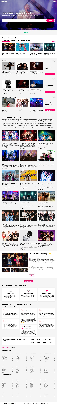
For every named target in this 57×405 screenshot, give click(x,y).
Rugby (17, 381)
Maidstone (17, 386)
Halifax (31, 387)
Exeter (45, 387)
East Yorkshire (32, 361)
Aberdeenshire (46, 372)
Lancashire (17, 372)
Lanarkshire (45, 361)
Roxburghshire (46, 359)
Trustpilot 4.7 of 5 (11, 403)
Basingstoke (17, 375)
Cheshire (17, 369)
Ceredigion (31, 370)
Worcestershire (18, 360)
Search (50, 1)
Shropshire (17, 359)
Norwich (45, 381)
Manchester (17, 361)
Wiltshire (17, 362)
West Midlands (18, 358)
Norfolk (31, 358)
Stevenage (3, 389)
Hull (44, 380)
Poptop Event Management (5, 347)
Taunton (45, 383)
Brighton (17, 385)
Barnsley (31, 380)
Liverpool (17, 371)
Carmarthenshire (32, 368)
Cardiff (31, 359)
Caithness (45, 370)
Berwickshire (45, 369)
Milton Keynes (4, 375)
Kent (2, 371)
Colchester (17, 389)
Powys (31, 357)
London (3, 361)
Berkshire (3, 360)
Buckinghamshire (4, 359)
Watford (3, 382)
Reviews (28, 403)
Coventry (17, 390)
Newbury (3, 385)
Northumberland (46, 357)
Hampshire (3, 368)
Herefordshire (18, 368)
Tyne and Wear (32, 372)
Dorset (31, 360)
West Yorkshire (18, 367)
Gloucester (31, 386)
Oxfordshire (3, 356)
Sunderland (45, 390)
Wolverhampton (18, 380)
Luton (2, 387)
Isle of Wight (17, 370)
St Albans (3, 384)
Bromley (3, 395)
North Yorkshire (32, 356)
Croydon (3, 390)
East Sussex (17, 357)
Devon (31, 367)
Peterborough (18, 396)
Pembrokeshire (32, 371)
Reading (3, 386)
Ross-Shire (45, 368)
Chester (31, 395)
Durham (45, 389)
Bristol (31, 389)
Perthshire (45, 367)
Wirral (45, 375)
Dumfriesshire (46, 358)
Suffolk (3, 367)
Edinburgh (45, 395)
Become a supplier (32, 403)
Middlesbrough (46, 385)
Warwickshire (4, 369)
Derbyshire (3, 372)
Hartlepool (31, 369)
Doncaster (31, 384)
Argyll (44, 371)
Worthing (17, 383)
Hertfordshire (4, 362)
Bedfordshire (3, 358)
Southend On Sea (18, 388)
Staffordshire (17, 356)
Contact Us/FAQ (38, 403)
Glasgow (45, 396)
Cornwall (45, 360)
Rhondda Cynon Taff (33, 362)
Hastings (31, 383)
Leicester (17, 387)
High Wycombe (4, 383)
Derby (16, 382)
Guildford (3, 396)
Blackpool (45, 384)
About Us (25, 403)
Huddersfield (31, 385)
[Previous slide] (53, 41)
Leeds (30, 388)
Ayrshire (45, 362)
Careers (42, 403)
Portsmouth (31, 375)
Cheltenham (31, 381)
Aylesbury (3, 380)
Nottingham (3, 370)
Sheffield (17, 395)
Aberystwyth (45, 386)
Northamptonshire (4, 357)
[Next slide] (54, 41)
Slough (3, 381)
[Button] (8, 47)
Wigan (31, 390)
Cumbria (45, 356)
